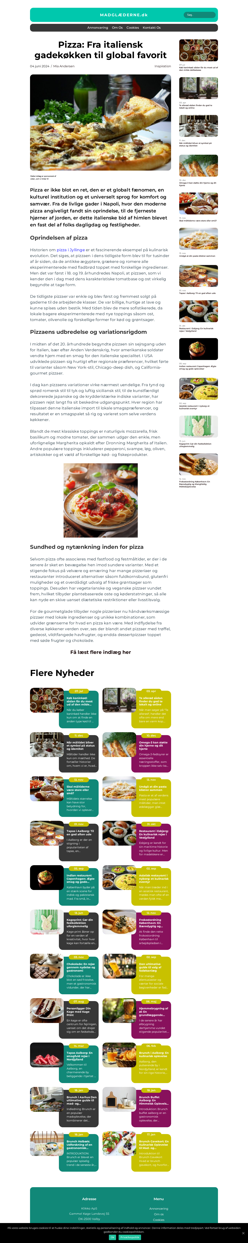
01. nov (79, 824)
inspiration (163, 66)
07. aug (79, 1001)
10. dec (151, 735)
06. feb (151, 1046)
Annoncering (97, 27)
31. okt (151, 824)
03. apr (151, 691)
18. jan (79, 1090)
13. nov (78, 779)
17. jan (151, 1134)
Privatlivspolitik (130, 1237)
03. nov (79, 957)
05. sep (79, 868)
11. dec (79, 735)
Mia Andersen (64, 66)
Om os (117, 27)
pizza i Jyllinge (71, 250)
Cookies (133, 27)
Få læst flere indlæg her (100, 652)
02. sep (151, 868)
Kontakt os (152, 27)
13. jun (79, 913)
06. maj (151, 1001)
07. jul (79, 691)
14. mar (79, 1046)
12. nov (151, 913)
